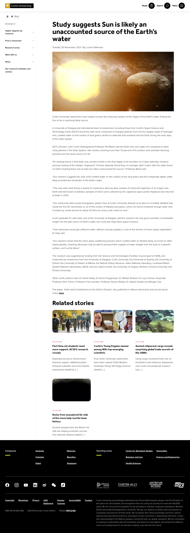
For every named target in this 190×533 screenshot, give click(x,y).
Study (144, 5)
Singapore (72, 463)
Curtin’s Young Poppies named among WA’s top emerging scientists (111, 349)
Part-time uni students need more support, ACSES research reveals (70, 349)
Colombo (40, 457)
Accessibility (75, 500)
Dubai (38, 463)
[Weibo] (44, 485)
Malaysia (71, 450)
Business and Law (134, 457)
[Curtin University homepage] (19, 6)
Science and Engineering (167, 457)
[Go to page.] (6, 16)
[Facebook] (7, 485)
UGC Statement (48, 502)
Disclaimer (23, 500)
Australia (40, 450)
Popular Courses (61, 502)
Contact (88, 500)
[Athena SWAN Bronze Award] (102, 485)
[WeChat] (54, 485)
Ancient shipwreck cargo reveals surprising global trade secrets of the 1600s (154, 349)
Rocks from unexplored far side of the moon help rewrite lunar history (70, 418)
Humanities (161, 450)
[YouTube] (26, 485)
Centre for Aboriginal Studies (139, 450)
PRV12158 (71, 510)
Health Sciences (133, 463)
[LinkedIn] (35, 485)
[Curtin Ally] (127, 485)
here (61, 293)
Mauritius (71, 457)
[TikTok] (63, 485)
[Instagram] (16, 485)
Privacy (35, 500)
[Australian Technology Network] (156, 485)
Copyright (9, 500)
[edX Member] (179, 485)
